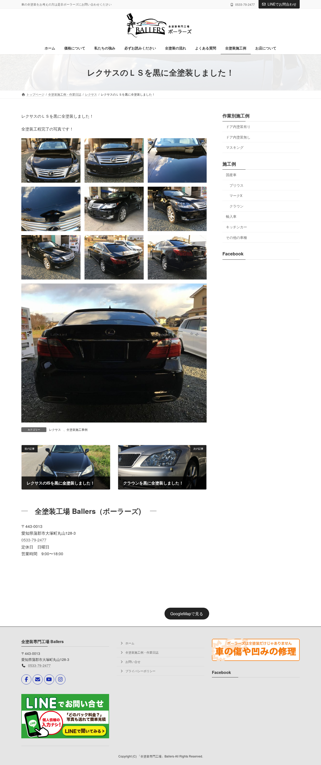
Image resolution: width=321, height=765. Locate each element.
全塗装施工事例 (77, 429)
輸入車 (231, 216)
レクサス (55, 429)
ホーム (129, 643)
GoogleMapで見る (186, 613)
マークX (235, 195)
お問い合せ (132, 661)
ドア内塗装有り (238, 126)
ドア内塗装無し (238, 137)
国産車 (231, 174)
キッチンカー (236, 226)
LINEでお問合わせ (282, 4)
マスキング (235, 147)
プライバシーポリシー (140, 671)
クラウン (236, 205)
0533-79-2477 (33, 540)
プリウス (236, 185)
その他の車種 (236, 237)
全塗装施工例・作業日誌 (141, 652)
